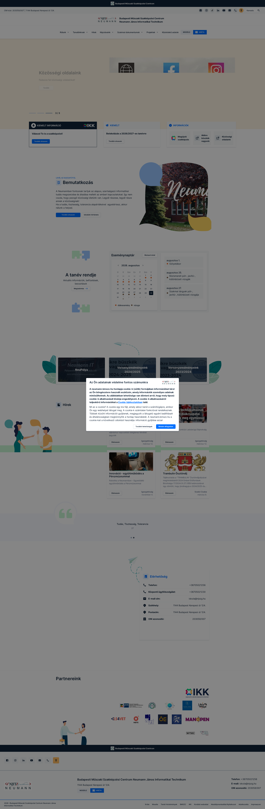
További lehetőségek (144, 426)
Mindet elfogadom (165, 426)
